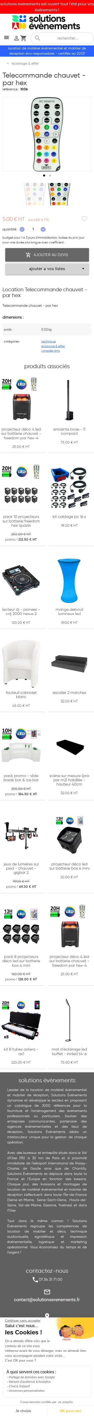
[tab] (44, 175)
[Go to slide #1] (35, 194)
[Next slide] (83, 134)
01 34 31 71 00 (50, 1279)
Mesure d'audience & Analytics (30, 1382)
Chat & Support (19, 1386)
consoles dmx (50, 350)
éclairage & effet (53, 346)
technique (48, 341)
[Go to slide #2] (59, 194)
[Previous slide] (11, 134)
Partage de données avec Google (32, 1377)
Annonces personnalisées (27, 1391)
